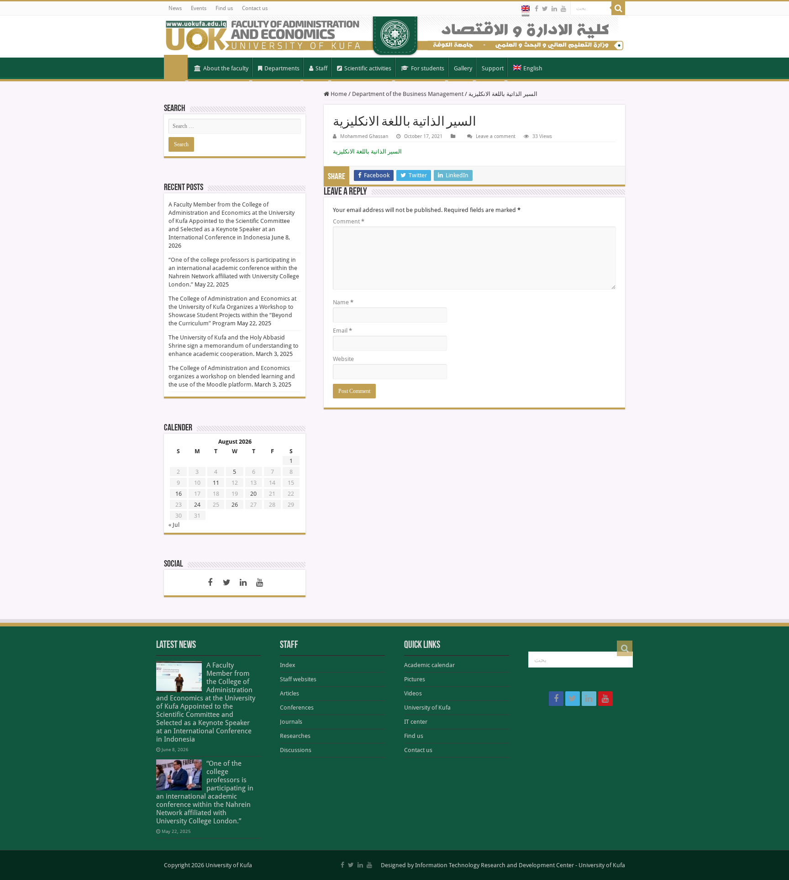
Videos (413, 693)
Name (343, 302)
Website (343, 358)
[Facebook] (536, 8)
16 (178, 493)
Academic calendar (429, 665)
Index (287, 665)
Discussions (295, 750)
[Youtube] (563, 8)
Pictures (414, 679)
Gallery (463, 68)
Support (493, 68)
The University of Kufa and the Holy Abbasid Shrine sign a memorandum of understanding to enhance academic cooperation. (233, 345)
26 (234, 504)
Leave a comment (495, 136)
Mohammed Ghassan (364, 136)
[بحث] (618, 8)
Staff (321, 68)
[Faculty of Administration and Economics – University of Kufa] (394, 37)
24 (197, 504)
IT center (415, 721)
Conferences (297, 707)
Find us (224, 8)
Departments (282, 68)
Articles (289, 693)
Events (198, 8)
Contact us (255, 8)
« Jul (173, 524)
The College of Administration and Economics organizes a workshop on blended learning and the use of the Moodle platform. (231, 376)
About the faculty (225, 68)
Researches (295, 735)
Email (342, 330)
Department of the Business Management (407, 93)
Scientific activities (367, 68)
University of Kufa (427, 707)
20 (253, 493)
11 (216, 482)
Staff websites (298, 679)
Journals (291, 721)
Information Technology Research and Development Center (494, 865)
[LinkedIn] (554, 8)
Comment (348, 221)
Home (176, 67)
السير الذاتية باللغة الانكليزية (367, 151)
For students (427, 68)
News (175, 8)
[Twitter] (545, 8)
